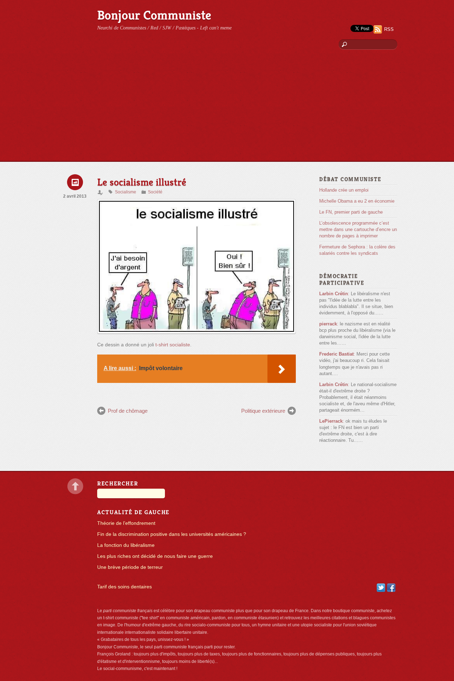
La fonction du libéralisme (126, 545)
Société (155, 192)
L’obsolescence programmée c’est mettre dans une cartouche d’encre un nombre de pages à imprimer (358, 229)
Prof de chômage (128, 411)
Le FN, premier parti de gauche (351, 212)
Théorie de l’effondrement (126, 523)
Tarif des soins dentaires (124, 586)
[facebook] (391, 587)
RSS (389, 29)
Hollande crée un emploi (344, 190)
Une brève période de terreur (130, 567)
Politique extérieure (263, 411)
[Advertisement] (227, 108)
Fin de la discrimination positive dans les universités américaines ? (171, 534)
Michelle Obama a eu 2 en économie (356, 201)
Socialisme (125, 192)
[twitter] (381, 587)
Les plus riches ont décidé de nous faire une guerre (155, 556)
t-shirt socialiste (172, 344)
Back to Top (75, 486)
